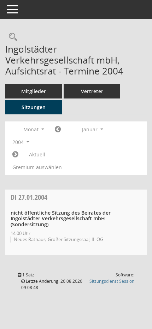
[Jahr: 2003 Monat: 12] (57, 129)
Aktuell (37, 154)
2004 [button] (18, 142)
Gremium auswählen (37, 167)
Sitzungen (34, 107)
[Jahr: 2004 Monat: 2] (15, 154)
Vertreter (92, 91)
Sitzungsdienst (111, 281)
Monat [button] (31, 129)
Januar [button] (90, 129)
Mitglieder (33, 91)
